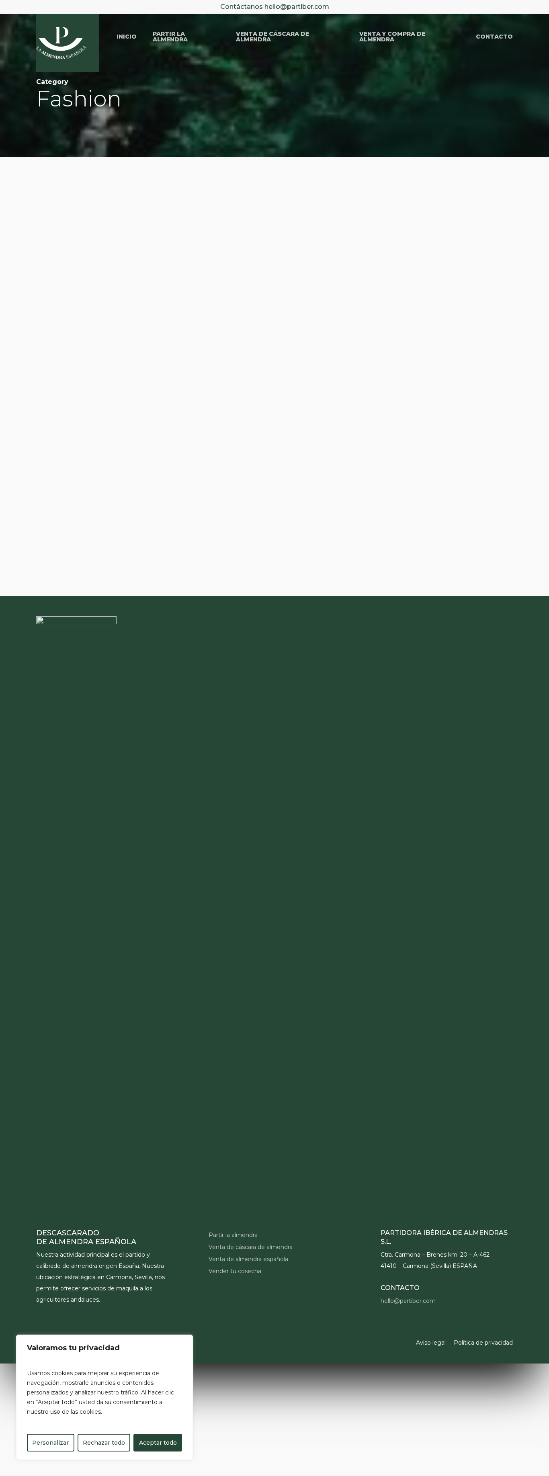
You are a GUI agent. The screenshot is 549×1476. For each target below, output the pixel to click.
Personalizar (50, 1442)
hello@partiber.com (296, 6)
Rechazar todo (104, 1442)
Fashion (56, 398)
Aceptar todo (158, 1442)
